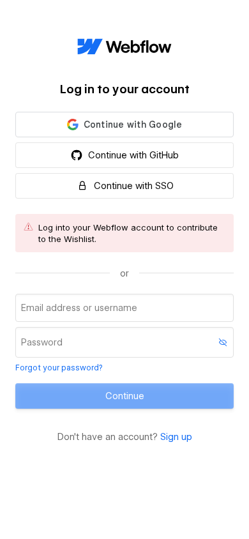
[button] (124, 124)
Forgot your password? (58, 367)
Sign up (176, 437)
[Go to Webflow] (124, 47)
